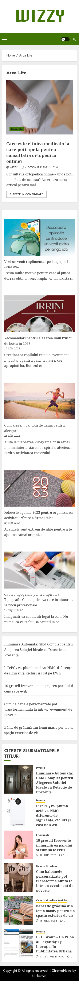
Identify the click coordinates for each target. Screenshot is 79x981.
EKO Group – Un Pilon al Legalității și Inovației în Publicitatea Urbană (55, 944)
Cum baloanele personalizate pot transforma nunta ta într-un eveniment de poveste (38, 709)
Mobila (62, 900)
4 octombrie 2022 (37, 167)
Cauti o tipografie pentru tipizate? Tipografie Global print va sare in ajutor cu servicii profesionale (38, 599)
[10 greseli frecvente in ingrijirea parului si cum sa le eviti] (18, 845)
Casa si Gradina (46, 866)
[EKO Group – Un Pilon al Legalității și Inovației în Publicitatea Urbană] (18, 943)
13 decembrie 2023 (52, 957)
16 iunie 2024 (48, 921)
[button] (4, 39)
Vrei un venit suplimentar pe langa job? (36, 261)
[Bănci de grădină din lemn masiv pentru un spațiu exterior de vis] (18, 910)
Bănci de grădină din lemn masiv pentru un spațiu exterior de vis (55, 911)
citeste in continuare (26, 194)
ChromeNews (61, 970)
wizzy (14, 167)
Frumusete (43, 835)
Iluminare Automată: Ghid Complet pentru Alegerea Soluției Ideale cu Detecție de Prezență (38, 649)
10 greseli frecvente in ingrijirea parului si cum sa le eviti (54, 845)
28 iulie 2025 (48, 855)
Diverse (40, 768)
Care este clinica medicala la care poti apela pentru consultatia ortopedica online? (37, 152)
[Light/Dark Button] (65, 39)
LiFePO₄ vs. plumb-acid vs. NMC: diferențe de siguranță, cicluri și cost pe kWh (53, 815)
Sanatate (17, 129)
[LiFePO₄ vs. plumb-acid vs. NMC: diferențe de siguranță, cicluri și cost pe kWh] (18, 812)
